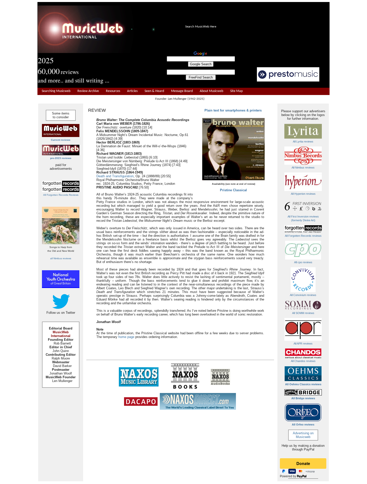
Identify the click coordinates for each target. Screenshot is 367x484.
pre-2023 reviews (60, 158)
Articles (132, 91)
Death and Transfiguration (115, 176)
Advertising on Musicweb (303, 435)
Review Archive (88, 91)
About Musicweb (211, 91)
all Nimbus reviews (60, 258)
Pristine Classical (233, 190)
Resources (113, 91)
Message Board (182, 91)
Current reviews (60, 139)
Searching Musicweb (56, 91)
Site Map (236, 91)
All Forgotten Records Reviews (60, 195)
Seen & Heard (154, 91)
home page (126, 337)
